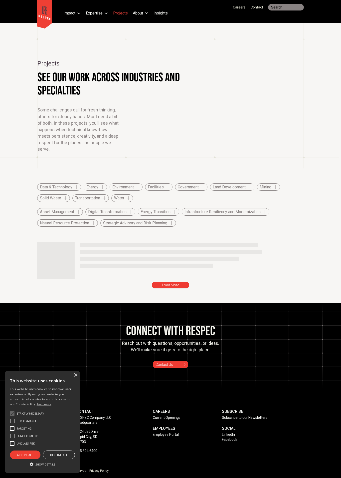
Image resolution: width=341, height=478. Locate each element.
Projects (120, 13)
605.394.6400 (86, 451)
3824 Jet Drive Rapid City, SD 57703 (87, 437)
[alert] (42, 422)
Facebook (229, 440)
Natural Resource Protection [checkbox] (64, 223)
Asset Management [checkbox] (57, 211)
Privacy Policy (99, 471)
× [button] (75, 375)
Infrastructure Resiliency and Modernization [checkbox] (222, 211)
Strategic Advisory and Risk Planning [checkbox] (135, 223)
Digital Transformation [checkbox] (107, 211)
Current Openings (166, 418)
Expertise (94, 13)
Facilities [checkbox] (156, 187)
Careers (239, 7)
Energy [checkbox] (92, 187)
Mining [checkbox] (265, 187)
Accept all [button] (25, 455)
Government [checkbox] (188, 187)
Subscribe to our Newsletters (244, 418)
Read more (44, 404)
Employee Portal (166, 435)
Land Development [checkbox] (229, 187)
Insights (161, 13)
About (138, 13)
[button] (30, 414)
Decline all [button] (59, 455)
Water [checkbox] (119, 198)
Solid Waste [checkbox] (50, 198)
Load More (170, 285)
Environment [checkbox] (123, 187)
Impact (69, 13)
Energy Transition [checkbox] (155, 211)
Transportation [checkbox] (87, 198)
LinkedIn (228, 435)
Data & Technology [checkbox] (56, 187)
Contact (257, 7)
